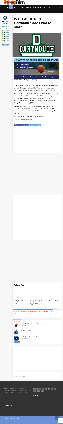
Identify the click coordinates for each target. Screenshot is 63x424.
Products (28, 7)
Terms (5, 410)
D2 (42, 388)
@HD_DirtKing (32, 80)
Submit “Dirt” (47, 7)
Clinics (39, 7)
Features (20, 7)
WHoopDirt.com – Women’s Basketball (42, 402)
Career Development (11, 11)
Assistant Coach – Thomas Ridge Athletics (30, 337)
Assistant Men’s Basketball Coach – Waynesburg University (34, 324)
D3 (46, 388)
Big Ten (38, 388)
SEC (42, 391)
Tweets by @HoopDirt (19, 376)
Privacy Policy (7, 408)
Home (6, 7)
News (15, 7)
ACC (34, 388)
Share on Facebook (21, 125)
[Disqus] (37, 217)
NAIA (38, 391)
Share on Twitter (35, 125)
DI (48, 388)
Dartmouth (23, 119)
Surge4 (42, 422)
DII (51, 388)
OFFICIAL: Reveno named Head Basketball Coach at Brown (20, 302)
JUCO (34, 391)
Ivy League (29, 119)
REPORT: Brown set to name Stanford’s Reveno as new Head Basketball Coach (36, 302)
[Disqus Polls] (37, 174)
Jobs (34, 7)
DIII (55, 388)
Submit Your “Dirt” (37, 400)
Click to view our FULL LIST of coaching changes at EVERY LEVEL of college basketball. (35, 314)
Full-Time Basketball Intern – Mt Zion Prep (30, 330)
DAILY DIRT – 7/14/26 (52, 300)
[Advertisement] (47, 2)
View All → (17, 342)
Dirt (10, 7)
